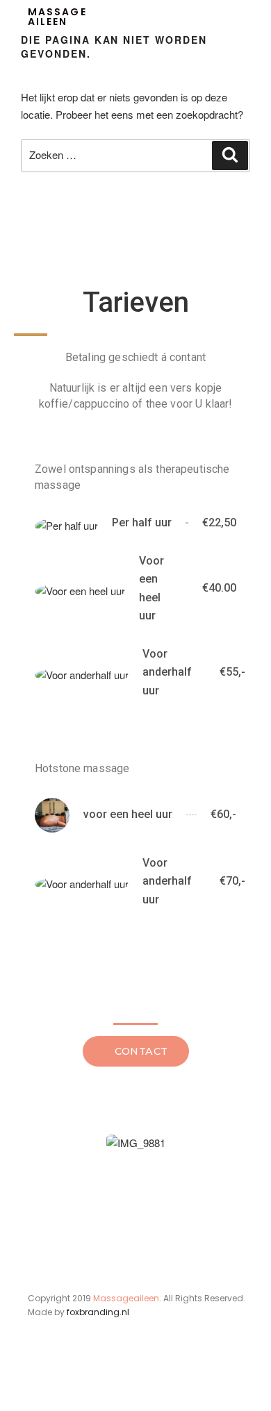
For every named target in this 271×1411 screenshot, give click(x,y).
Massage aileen (57, 16)
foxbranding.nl (98, 1312)
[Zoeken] (230, 155)
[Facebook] (36, 1382)
